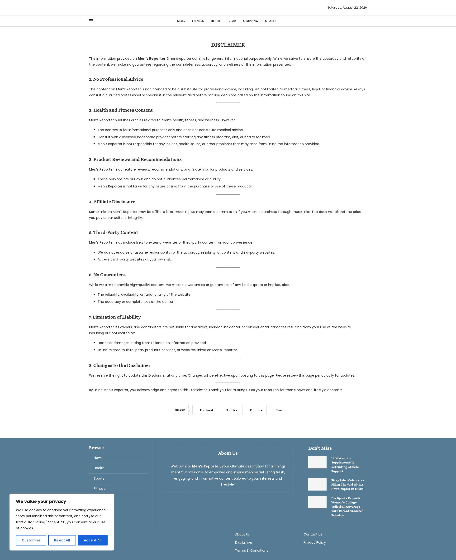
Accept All (93, 540)
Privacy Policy (315, 542)
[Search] (364, 20)
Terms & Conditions (251, 550)
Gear (232, 21)
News (181, 21)
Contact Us (313, 534)
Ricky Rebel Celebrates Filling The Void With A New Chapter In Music (347, 484)
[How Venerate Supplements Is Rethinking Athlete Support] (317, 462)
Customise (31, 540)
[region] (62, 522)
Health (216, 21)
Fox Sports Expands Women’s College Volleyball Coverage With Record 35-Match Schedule (347, 506)
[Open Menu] (91, 21)
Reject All (62, 540)
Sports (270, 21)
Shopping (250, 21)
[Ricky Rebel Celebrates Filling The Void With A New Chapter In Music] (317, 484)
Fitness (198, 21)
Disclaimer (243, 542)
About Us (242, 534)
